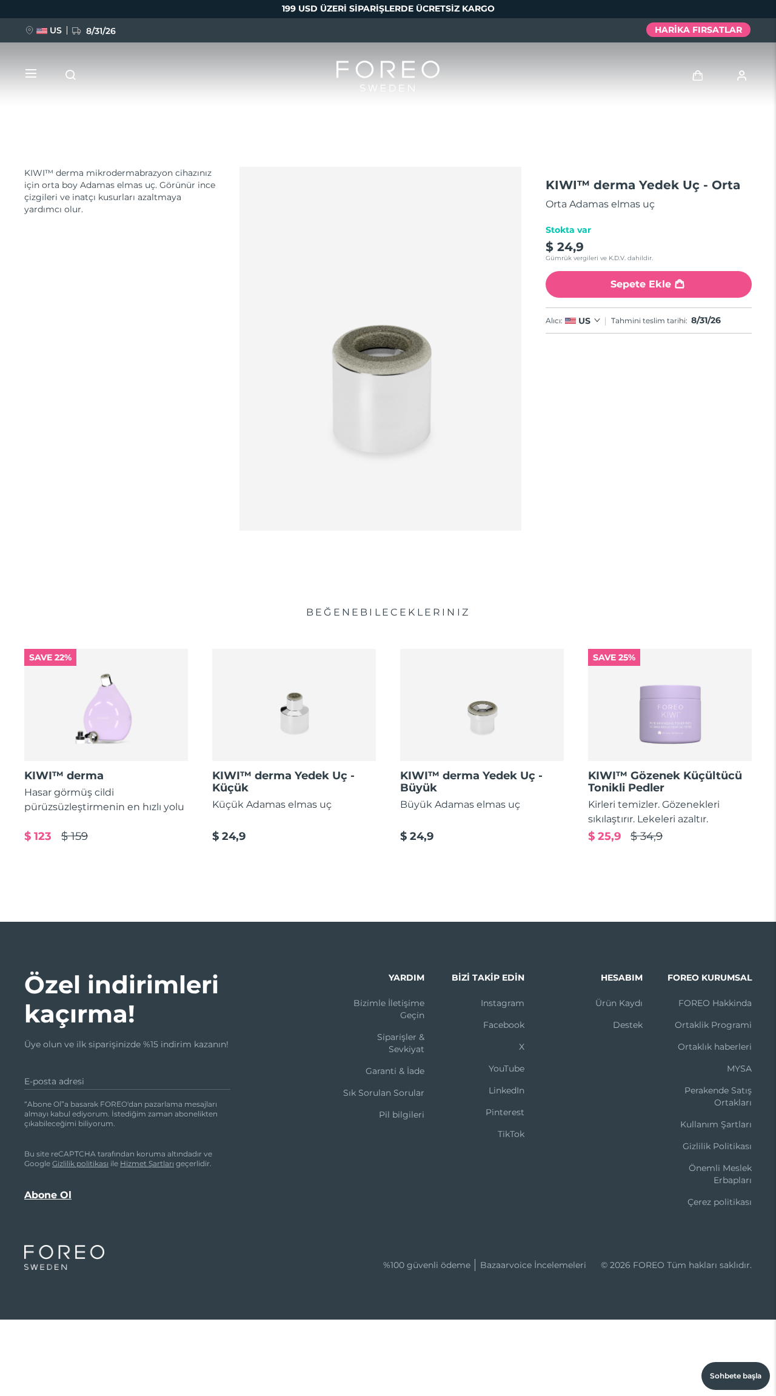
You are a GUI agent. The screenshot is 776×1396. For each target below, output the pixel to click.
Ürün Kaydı (619, 1003)
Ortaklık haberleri (715, 1046)
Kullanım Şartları (716, 1124)
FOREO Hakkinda (715, 1003)
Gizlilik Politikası (717, 1146)
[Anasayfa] (388, 79)
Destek (628, 1024)
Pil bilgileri (401, 1114)
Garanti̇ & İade (395, 1070)
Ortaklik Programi (713, 1024)
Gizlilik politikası (80, 1163)
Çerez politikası (719, 1201)
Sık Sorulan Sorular (383, 1092)
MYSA (739, 1068)
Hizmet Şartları (147, 1163)
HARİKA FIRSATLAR (698, 29)
